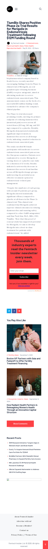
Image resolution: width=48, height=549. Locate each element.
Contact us (24, 530)
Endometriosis (33, 43)
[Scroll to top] (45, 545)
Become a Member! (24, 526)
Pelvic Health (29, 46)
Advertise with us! (24, 521)
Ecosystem (13, 399)
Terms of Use (31, 535)
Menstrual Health (13, 46)
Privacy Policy (17, 535)
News (22, 46)
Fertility (11, 355)
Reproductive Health (14, 48)
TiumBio (10, 75)
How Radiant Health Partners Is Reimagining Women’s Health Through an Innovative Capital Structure (22, 409)
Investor (20, 399)
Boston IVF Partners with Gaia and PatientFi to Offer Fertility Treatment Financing (23, 361)
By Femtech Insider (18, 43)
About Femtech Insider (24, 517)
